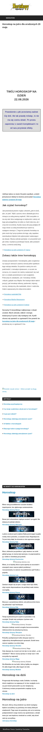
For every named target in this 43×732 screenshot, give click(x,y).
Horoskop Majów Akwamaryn (14, 299)
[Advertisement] (21, 57)
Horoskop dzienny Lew (10, 575)
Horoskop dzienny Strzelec (11, 646)
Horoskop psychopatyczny (13, 404)
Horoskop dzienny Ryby (10, 622)
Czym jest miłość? (10, 414)
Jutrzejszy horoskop (9, 721)
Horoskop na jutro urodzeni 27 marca (17, 250)
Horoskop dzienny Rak (10, 607)
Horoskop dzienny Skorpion (12, 632)
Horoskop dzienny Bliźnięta (12, 524)
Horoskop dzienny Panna (11, 592)
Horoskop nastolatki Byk (12, 294)
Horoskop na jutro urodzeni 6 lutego (16, 305)
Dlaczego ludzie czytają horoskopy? (16, 428)
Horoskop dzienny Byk (10, 542)
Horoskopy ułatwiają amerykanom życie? (18, 419)
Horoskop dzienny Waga (10, 659)
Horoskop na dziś (8, 694)
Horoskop (8, 492)
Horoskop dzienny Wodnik (11, 669)
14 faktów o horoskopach (12, 424)
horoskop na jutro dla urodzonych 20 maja (18, 321)
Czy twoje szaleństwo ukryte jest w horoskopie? (20, 409)
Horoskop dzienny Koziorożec (13, 559)
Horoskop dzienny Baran (11, 510)
